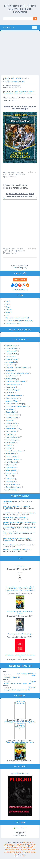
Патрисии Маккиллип (13, 429)
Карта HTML (17, 846)
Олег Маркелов (11, 470)
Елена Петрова (11, 356)
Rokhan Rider (10, 465)
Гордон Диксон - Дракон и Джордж (17, 373)
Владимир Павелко (12, 415)
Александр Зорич (11, 345)
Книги (12, 78)
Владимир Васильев (12, 459)
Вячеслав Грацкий (12, 440)
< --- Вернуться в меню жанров (13, 81)
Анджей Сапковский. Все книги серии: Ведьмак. (19, 513)
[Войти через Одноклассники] (27, 285)
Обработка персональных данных (20, 850)
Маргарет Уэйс (11, 412)
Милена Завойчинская (13, 487)
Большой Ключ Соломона (12, 545)
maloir (12, 174)
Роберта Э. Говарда (12, 390)
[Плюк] (20, 815)
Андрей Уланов (11, 467)
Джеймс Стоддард (12, 359)
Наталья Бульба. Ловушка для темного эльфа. (17, 99)
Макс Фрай (9, 476)
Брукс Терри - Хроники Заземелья (17, 367)
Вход (25, 268)
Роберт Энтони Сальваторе (15, 404)
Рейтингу (31, 91)
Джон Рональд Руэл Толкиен (15, 381)
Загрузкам (18, 93)
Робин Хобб (9, 420)
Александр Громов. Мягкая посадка (20, 634)
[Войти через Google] (24, 285)
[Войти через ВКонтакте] (12, 285)
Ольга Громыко (11, 379)
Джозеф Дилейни (11, 456)
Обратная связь (10, 844)
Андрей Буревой (11, 351)
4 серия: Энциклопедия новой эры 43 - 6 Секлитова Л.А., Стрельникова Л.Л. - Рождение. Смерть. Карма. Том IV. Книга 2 (20, 588)
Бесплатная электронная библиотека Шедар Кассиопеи (20, 9)
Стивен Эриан (10, 479)
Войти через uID (20, 279)
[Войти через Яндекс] (20, 285)
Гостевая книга (28, 842)
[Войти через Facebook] (16, 285)
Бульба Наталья (11, 172)
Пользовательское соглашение (16, 849)
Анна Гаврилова (11, 490)
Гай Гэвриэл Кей (11, 423)
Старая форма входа (20, 289)
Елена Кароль (10, 481)
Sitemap (25, 846)
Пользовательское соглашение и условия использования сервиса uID (20, 852)
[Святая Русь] (20, 773)
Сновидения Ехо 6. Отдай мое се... (15, 690)
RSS (10, 846)
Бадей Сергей (10, 365)
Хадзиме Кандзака (12, 417)
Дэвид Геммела (11, 426)
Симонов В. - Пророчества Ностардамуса (17, 549)
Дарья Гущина (10, 442)
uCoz (24, 856)
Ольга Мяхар (10, 370)
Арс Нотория (7, 501)
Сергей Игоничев (11, 462)
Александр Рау (11, 362)
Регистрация (18, 268)
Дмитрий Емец (10, 473)
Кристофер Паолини (12, 398)
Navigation (8, 27)
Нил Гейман (9, 409)
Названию (23, 91)
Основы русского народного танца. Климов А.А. (19, 527)
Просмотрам (27, 93)
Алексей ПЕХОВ (11, 348)
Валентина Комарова (13, 437)
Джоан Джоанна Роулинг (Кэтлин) (17, 406)
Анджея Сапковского (13, 384)
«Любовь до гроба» (10, 677)
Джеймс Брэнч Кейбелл (14, 395)
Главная (6, 78)
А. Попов (9, 445)
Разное (33, 681)
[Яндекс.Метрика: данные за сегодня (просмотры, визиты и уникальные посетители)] (20, 828)
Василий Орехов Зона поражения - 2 (15, 517)
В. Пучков (9, 448)
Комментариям (8, 93)
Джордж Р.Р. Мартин (12, 401)
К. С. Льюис (10, 392)
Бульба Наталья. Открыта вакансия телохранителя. (15, 186)
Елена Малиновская (12, 376)
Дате (16, 91)
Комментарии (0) (11, 177)
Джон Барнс (10, 434)
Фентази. (19, 78)
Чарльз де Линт (11, 431)
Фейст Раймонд (11, 454)
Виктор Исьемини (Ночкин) (14, 451)
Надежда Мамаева (12, 484)
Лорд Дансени (10, 387)
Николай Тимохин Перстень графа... (16, 683)
